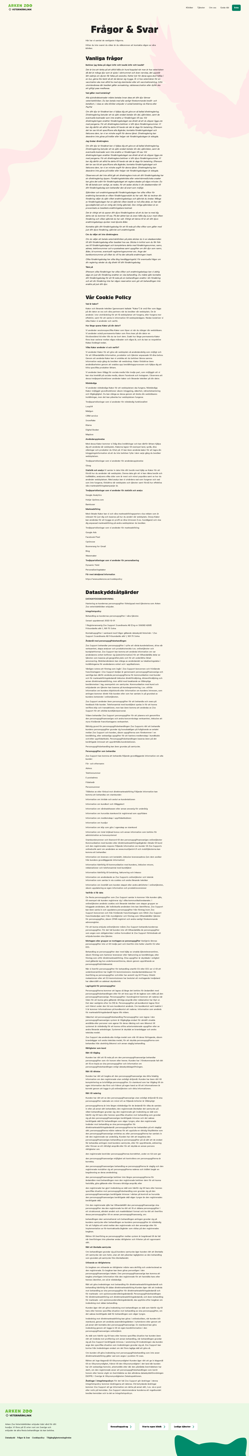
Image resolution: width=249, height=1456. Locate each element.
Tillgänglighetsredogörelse (59, 1438)
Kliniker (189, 8)
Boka (236, 8)
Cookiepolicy (38, 1438)
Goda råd (224, 8)
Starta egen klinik (152, 1427)
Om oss (212, 8)
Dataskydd (10, 1438)
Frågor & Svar (23, 1438)
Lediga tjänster (182, 1427)
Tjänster (201, 8)
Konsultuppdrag (119, 1427)
